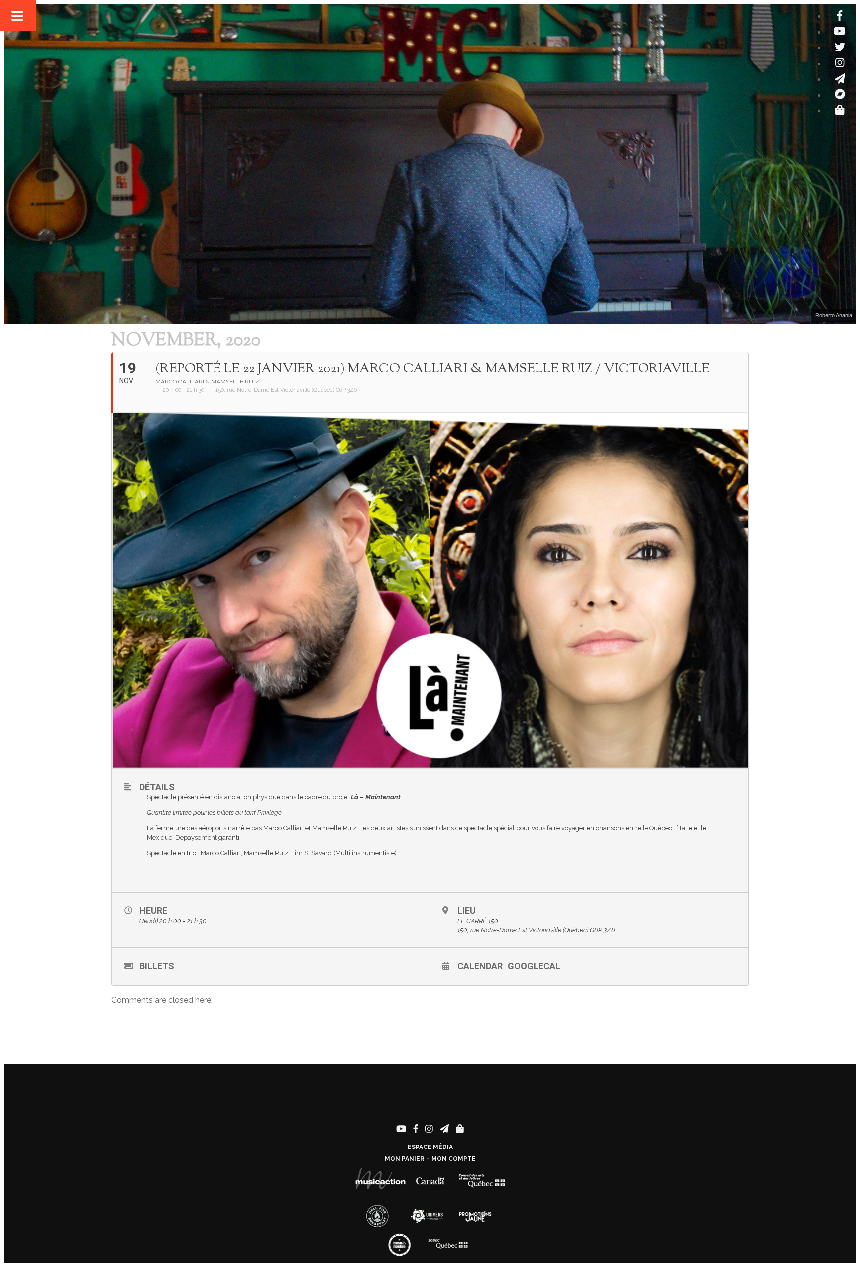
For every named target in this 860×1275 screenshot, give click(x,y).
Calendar (480, 966)
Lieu (466, 910)
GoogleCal (534, 966)
